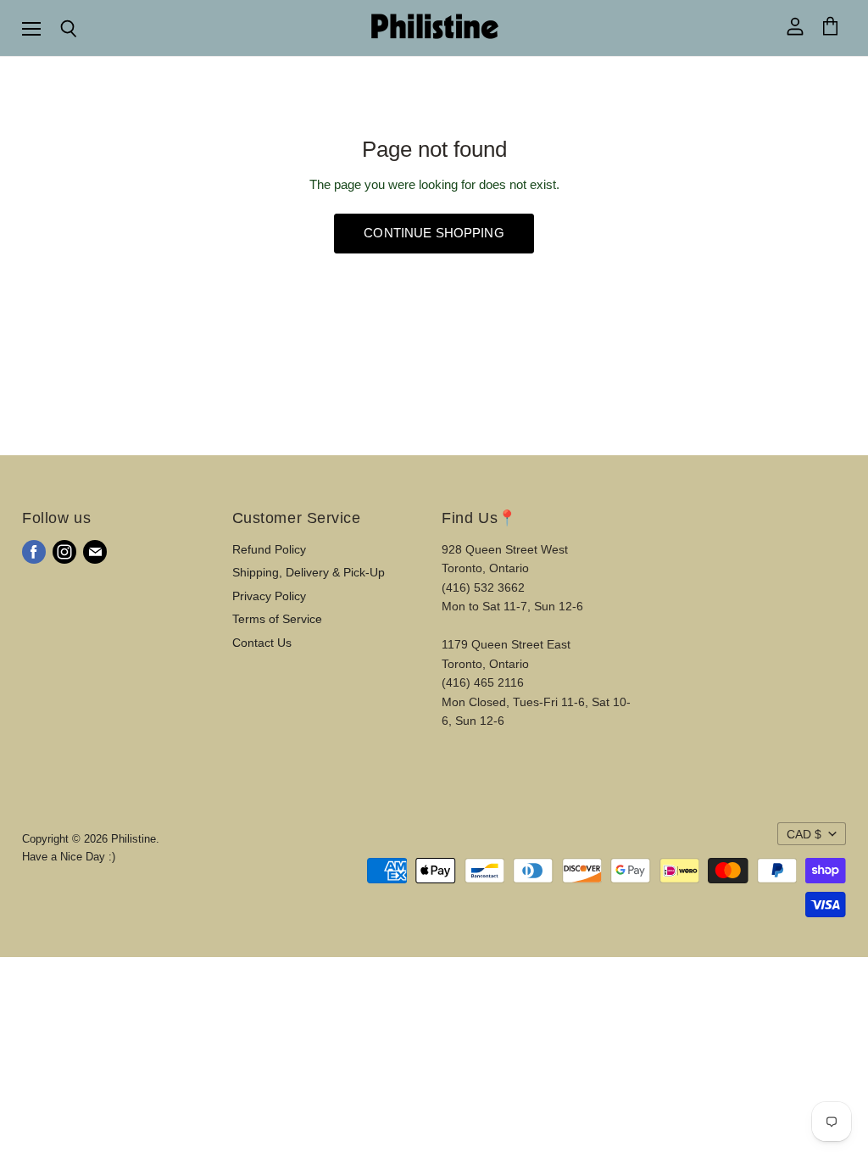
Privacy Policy (269, 596)
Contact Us (262, 642)
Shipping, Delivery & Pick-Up (308, 572)
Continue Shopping (434, 233)
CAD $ (804, 834)
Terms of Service (277, 619)
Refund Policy (269, 549)
